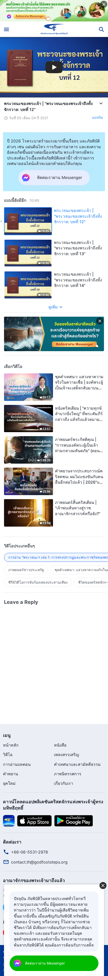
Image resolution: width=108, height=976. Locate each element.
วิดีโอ (8, 754)
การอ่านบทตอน (17, 764)
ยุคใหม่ (9, 783)
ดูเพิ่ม (53, 306)
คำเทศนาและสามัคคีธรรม (77, 764)
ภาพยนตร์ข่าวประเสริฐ (26, 570)
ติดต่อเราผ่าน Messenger (45, 963)
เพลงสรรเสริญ (66, 754)
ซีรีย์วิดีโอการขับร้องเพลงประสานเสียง (38, 582)
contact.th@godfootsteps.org (39, 862)
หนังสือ (60, 745)
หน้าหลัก (11, 745)
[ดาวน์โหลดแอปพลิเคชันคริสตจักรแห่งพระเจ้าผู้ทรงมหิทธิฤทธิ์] (9, 820)
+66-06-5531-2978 (29, 852)
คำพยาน (10, 773)
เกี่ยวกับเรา (63, 783)
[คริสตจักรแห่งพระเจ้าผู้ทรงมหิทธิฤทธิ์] (54, 29)
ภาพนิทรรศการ (67, 773)
